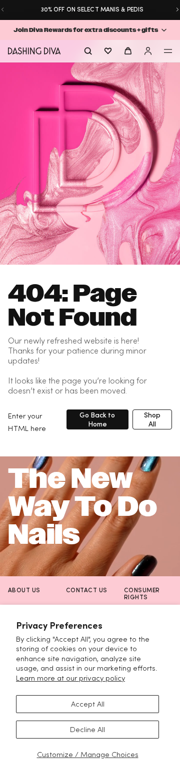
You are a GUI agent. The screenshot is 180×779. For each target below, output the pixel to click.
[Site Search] (88, 51)
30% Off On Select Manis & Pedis (90, 9)
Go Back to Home (97, 419)
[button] (90, 30)
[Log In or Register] (148, 51)
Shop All (152, 419)
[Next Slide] (178, 9)
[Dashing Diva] (34, 50)
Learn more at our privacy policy (70, 678)
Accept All (87, 704)
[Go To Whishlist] (108, 51)
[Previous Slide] (2, 9)
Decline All (87, 729)
